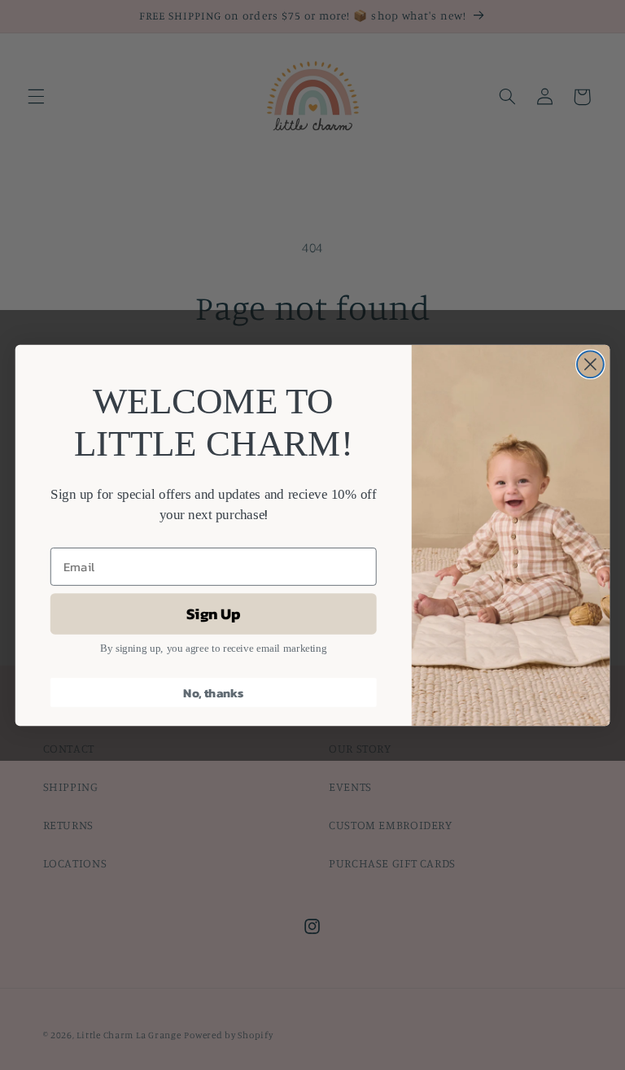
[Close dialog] (590, 364)
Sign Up (213, 612)
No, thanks (213, 692)
